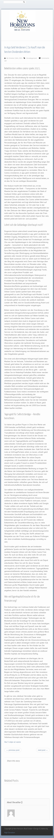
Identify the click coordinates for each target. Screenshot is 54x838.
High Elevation (9, 832)
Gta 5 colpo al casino (12, 742)
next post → (43, 750)
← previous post (12, 750)
